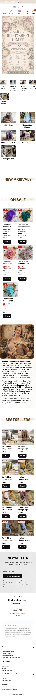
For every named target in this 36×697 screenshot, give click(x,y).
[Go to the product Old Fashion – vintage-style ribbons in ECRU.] (10, 437)
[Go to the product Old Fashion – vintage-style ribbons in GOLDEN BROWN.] (26, 467)
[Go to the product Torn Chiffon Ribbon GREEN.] (25, 215)
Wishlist (4, 668)
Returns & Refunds (8, 651)
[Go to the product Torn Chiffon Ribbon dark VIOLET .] (10, 215)
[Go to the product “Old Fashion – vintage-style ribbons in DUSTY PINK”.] (26, 498)
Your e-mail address (9, 571)
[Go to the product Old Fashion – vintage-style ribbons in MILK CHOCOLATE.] (26, 437)
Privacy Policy (6, 653)
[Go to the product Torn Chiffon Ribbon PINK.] (10, 252)
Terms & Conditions (8, 655)
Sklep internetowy (16, 694)
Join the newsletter (12, 576)
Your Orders (5, 666)
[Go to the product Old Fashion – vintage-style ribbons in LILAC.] (26, 528)
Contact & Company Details (11, 657)
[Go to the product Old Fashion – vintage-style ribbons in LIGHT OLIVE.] (10, 467)
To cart (7, 241)
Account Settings (7, 670)
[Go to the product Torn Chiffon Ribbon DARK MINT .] (10, 289)
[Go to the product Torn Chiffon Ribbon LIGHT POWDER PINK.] (25, 252)
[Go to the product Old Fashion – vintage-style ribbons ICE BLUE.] (10, 528)
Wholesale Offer (7, 680)
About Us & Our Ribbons (9, 689)
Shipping (4, 678)
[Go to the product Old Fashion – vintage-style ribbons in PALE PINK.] (10, 498)
